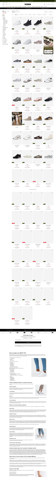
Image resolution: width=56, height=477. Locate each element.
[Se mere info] (17, 34)
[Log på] (46, 4)
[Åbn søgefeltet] (52, 6)
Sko (14, 10)
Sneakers (17, 10)
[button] (46, 12)
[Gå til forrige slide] (48, 195)
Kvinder (4, 4)
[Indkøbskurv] (53, 4)
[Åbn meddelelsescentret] (48, 4)
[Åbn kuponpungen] (44, 4)
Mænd (7, 4)
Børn (9, 4)
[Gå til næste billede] (53, 195)
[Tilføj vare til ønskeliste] (20, 17)
